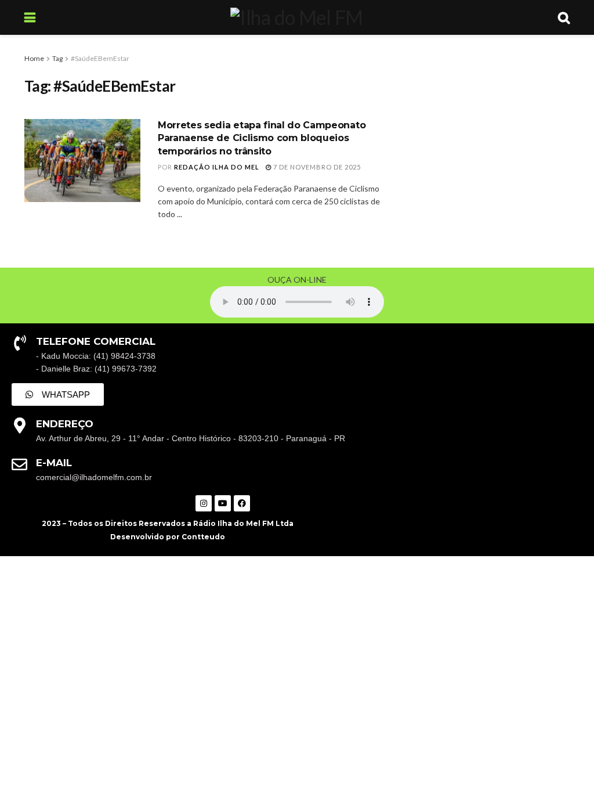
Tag (57, 58)
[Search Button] (564, 17)
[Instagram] (203, 503)
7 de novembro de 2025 (316, 167)
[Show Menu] (29, 17)
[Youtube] (223, 503)
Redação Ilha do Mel (216, 167)
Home (34, 58)
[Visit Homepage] (296, 17)
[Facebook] (242, 503)
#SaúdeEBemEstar (100, 58)
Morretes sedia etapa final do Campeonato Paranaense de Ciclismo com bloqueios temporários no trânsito (261, 138)
